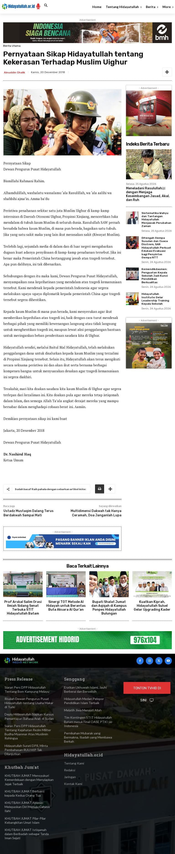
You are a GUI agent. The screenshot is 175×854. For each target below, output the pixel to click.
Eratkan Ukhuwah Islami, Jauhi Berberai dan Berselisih (85, 689)
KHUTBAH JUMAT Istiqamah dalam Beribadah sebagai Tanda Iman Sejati (27, 834)
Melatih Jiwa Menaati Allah (83, 710)
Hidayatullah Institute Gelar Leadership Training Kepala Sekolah (155, 298)
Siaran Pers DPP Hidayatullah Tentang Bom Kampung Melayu (27, 689)
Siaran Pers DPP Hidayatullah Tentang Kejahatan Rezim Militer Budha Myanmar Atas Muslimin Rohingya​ (28, 732)
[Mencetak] (99, 489)
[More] (167, 72)
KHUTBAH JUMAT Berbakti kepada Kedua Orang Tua (24, 793)
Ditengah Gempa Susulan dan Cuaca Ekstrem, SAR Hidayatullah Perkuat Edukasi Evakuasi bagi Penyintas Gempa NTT (156, 247)
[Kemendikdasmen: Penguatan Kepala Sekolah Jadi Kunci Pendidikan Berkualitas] (132, 274)
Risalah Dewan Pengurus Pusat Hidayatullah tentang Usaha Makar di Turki (29, 703)
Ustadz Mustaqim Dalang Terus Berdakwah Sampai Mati (28, 513)
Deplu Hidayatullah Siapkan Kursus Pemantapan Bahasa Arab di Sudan (29, 716)
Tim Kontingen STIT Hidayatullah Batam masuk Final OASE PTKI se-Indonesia (88, 721)
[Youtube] (168, 660)
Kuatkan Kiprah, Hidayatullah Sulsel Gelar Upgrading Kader (152, 606)
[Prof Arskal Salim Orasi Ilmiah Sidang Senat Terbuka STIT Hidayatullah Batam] (23, 584)
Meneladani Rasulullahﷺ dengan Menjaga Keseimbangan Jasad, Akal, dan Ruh (148, 194)
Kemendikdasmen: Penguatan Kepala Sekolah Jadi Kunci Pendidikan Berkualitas (155, 276)
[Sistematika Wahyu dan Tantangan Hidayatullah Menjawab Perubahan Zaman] (132, 217)
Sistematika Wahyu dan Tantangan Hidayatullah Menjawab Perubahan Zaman (156, 219)
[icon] (38, 6)
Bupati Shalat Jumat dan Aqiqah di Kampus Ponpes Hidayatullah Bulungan (109, 607)
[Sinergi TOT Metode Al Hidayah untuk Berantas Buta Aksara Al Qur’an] (66, 584)
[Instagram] (149, 660)
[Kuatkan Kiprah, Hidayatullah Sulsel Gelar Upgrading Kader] (152, 584)
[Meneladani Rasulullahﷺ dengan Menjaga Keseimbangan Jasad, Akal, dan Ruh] (149, 164)
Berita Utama (12, 45)
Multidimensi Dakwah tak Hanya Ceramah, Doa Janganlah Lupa (96, 513)
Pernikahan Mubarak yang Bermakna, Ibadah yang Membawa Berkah (88, 737)
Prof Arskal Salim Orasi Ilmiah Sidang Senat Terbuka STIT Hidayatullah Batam (23, 607)
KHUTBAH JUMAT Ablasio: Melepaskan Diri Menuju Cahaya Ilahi (27, 807)
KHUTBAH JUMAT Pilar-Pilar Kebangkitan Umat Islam (25, 820)
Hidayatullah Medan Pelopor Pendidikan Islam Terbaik (84, 701)
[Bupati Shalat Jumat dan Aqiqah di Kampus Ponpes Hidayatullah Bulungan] (109, 584)
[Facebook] (140, 660)
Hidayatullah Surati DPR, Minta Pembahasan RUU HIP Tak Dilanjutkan (26, 750)
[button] (45, 5)
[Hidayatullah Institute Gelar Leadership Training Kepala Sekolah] (132, 298)
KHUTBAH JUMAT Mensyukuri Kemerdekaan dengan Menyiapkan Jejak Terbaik (29, 780)
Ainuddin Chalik (14, 72)
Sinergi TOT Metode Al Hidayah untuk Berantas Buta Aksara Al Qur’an (66, 606)
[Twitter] (158, 660)
